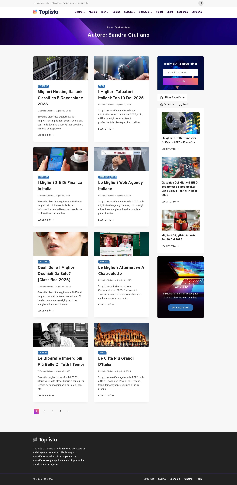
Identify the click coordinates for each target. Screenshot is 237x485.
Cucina (116, 12)
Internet (43, 86)
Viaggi (159, 12)
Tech (113, 177)
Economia (182, 12)
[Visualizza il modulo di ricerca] (201, 3)
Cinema (188, 479)
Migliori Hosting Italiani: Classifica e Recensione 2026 (60, 98)
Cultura (42, 353)
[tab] (172, 97)
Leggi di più (46, 135)
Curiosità (197, 12)
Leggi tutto (170, 149)
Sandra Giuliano (46, 111)
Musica (93, 12)
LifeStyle (43, 262)
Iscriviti (180, 81)
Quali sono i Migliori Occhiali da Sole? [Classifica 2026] (57, 274)
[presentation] (181, 123)
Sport (170, 12)
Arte (101, 86)
